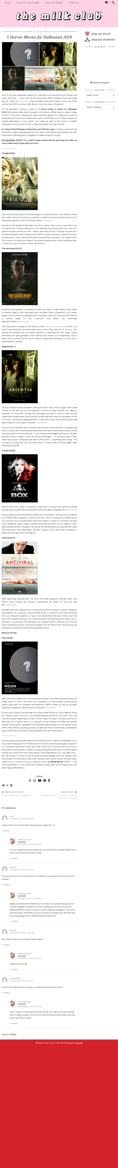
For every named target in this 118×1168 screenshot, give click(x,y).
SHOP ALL (74, 3)
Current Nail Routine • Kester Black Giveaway (59, 795)
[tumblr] (49, 780)
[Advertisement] (100, 128)
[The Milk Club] (59, 13)
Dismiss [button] (79, 1043)
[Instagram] (34, 780)
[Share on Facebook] (4, 785)
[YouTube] (39, 780)
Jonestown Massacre (54, 327)
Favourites (49, 32)
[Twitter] (29, 780)
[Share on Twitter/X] (7, 785)
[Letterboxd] (47, 220)
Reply (7, 831)
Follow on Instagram (100, 83)
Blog (8, 3)
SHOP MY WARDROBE (28, 3)
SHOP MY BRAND (54, 3)
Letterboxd (23, 101)
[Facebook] (44, 780)
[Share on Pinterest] (11, 785)
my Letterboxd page (21, 762)
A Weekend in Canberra (16, 793)
